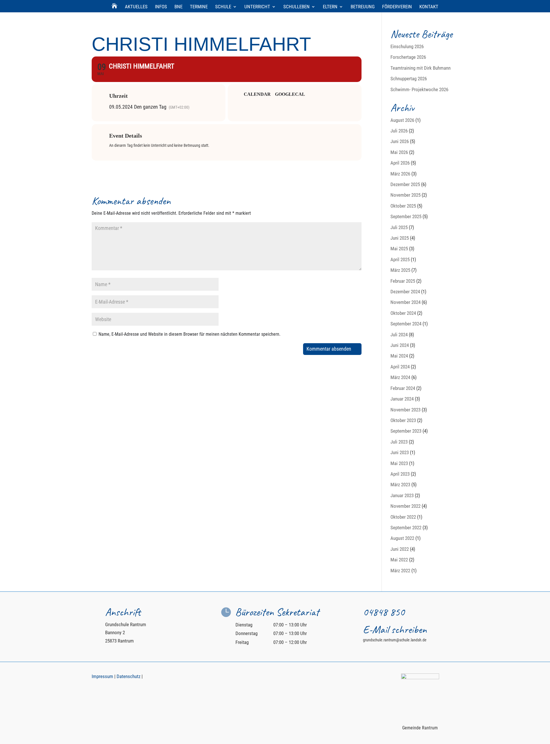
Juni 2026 (399, 141)
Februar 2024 (402, 388)
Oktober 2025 (403, 206)
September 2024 (405, 324)
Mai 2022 (399, 560)
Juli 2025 (399, 227)
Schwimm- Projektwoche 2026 (419, 89)
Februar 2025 (402, 281)
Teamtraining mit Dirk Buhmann (420, 68)
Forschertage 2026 (408, 57)
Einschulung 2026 (407, 46)
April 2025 (400, 259)
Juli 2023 (399, 442)
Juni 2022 (399, 549)
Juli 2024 (399, 334)
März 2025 (400, 270)
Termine (199, 7)
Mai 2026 (399, 152)
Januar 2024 (402, 399)
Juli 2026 (399, 131)
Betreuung (363, 7)
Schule (223, 7)
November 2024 (405, 302)
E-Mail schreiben (395, 629)
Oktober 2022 (403, 517)
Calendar (257, 94)
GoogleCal (290, 94)
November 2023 (405, 410)
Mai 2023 (399, 463)
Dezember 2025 (405, 184)
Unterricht (257, 7)
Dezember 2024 (405, 291)
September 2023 (405, 431)
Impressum (102, 676)
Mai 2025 (399, 248)
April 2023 (400, 474)
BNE (178, 7)
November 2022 (405, 506)
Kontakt (428, 7)
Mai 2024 (399, 356)
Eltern (330, 7)
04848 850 (383, 612)
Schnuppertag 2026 (408, 78)
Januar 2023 (402, 495)
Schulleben (296, 7)
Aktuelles (136, 7)
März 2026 (400, 174)
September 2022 (405, 527)
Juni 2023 (399, 452)
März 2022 (400, 570)
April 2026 (400, 163)
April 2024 (400, 367)
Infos (161, 7)
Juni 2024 (399, 345)
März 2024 (400, 377)
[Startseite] (114, 8)
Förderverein (397, 7)
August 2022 (402, 538)
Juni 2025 (399, 238)
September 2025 (405, 216)
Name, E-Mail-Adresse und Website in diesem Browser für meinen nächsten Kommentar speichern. (189, 334)
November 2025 (405, 195)
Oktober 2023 (403, 420)
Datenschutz (128, 676)
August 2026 (402, 120)
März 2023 (400, 484)
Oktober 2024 (403, 313)
